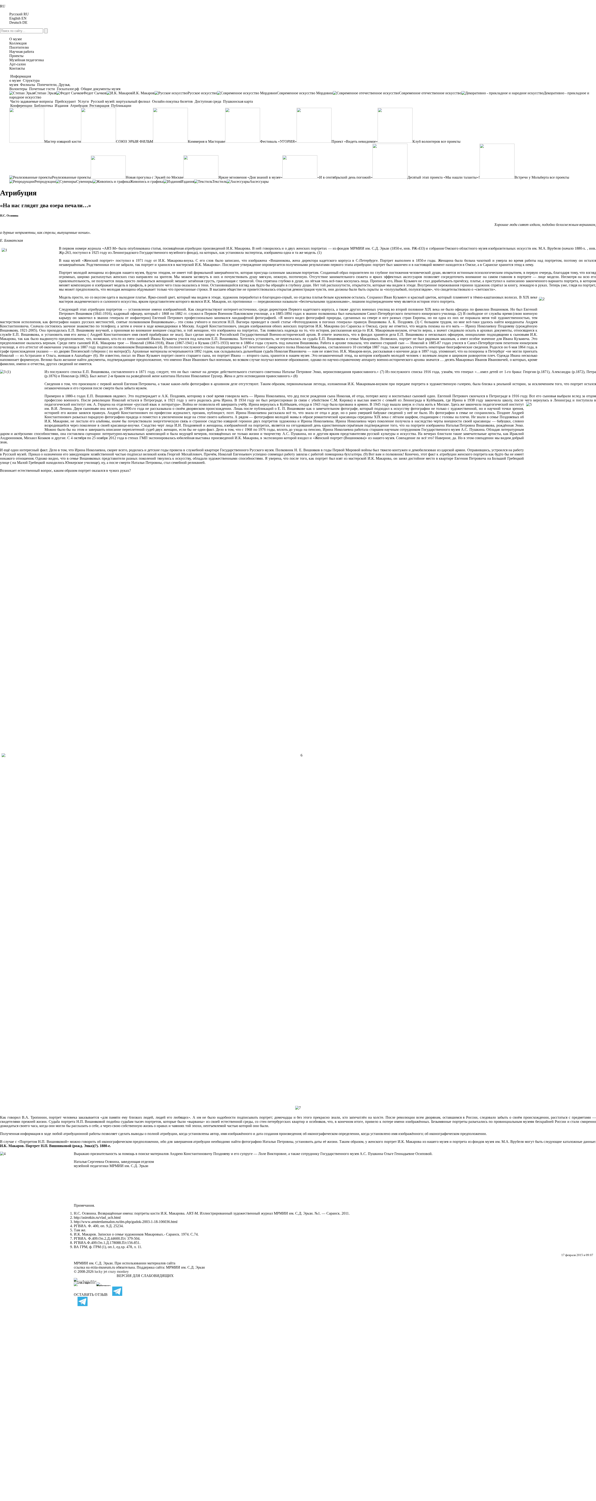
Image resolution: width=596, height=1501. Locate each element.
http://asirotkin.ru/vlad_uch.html (97, 1217)
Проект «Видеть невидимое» (355, 141)
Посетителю (19, 47)
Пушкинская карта (237, 101)
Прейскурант (65, 101)
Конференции (21, 106)
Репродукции (45, 181)
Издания (61, 106)
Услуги (83, 101)
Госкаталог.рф (68, 89)
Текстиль (219, 181)
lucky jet (101, 1271)
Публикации (120, 106)
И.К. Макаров (143, 93)
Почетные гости (42, 89)
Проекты (16, 56)
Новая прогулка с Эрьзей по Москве (154, 177)
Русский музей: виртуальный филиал (120, 101)
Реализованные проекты (71, 177)
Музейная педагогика (26, 60)
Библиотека (43, 106)
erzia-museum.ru (103, 1267)
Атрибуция (78, 106)
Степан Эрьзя (45, 93)
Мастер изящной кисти (62, 141)
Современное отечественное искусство (430, 93)
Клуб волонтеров (426, 141)
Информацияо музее (20, 78)
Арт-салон (17, 64)
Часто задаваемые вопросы (31, 101)
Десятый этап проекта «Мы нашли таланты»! (443, 177)
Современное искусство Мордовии (305, 93)
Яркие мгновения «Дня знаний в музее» (250, 177)
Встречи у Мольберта (532, 177)
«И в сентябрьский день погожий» (344, 177)
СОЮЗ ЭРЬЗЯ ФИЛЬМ (134, 141)
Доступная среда (208, 101)
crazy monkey (118, 1271)
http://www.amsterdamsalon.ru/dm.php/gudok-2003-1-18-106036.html (125, 1222)
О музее (15, 39)
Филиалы (27, 85)
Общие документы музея (100, 89)
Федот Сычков (95, 93)
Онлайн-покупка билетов (172, 101)
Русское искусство (202, 93)
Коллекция (18, 43)
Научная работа (21, 52)
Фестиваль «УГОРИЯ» (278, 141)
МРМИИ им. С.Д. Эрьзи (185, 1267)
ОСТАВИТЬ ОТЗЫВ (91, 1295)
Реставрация (99, 106)
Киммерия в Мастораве (206, 141)
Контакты (17, 68)
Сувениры (84, 181)
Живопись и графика (146, 181)
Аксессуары (259, 181)
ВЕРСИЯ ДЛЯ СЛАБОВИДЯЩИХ (145, 1276)
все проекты (451, 141)
